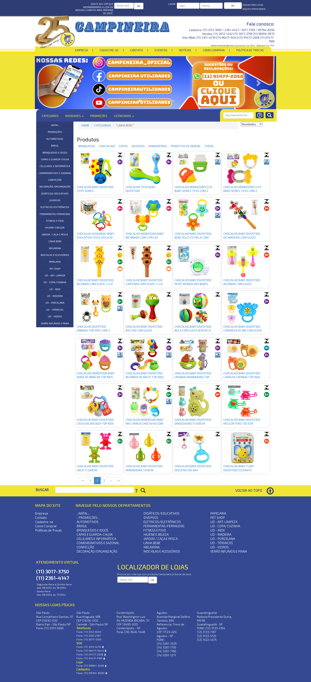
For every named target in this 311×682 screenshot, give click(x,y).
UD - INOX (55, 289)
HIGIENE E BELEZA (55, 227)
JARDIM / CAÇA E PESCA (55, 234)
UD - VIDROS (55, 316)
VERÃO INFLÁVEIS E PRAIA (55, 323)
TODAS (209, 146)
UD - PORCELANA (54, 302)
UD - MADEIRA (55, 296)
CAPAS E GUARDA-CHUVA (55, 159)
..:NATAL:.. (55, 125)
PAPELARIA (55, 261)
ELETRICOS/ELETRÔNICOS (54, 207)
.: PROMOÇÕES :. (55, 131)
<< (82, 480)
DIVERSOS (55, 200)
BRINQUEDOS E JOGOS (55, 152)
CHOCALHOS (105, 146)
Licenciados (123, 116)
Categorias (50, 116)
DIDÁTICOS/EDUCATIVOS (55, 193)
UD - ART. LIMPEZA (55, 275)
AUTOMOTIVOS (54, 138)
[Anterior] (53, 82)
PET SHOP (55, 268)
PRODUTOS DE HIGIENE (184, 146)
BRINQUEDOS (85, 146)
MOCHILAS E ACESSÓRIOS (55, 255)
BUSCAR (42, 490)
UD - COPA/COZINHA (54, 282)
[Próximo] (258, 82)
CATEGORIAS (102, 125)
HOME (85, 125)
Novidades (73, 116)
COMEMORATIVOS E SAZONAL (55, 173)
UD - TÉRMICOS (54, 309)
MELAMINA (55, 248)
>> (118, 480)
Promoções (98, 116)
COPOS (122, 146)
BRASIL (55, 145)
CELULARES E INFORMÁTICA (55, 166)
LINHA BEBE (54, 241)
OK (138, 5)
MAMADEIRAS (156, 146)
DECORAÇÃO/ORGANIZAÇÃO (54, 186)
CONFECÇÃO (55, 179)
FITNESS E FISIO (55, 220)
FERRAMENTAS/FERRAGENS (55, 214)
